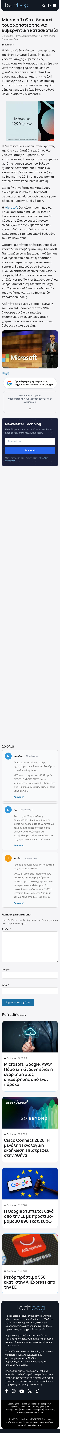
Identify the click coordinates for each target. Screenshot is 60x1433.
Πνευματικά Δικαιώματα (31, 1409)
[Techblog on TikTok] (37, 1390)
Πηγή (5, 373)
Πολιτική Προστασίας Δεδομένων (36, 1404)
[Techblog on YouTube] (21, 1390)
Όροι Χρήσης (13, 1404)
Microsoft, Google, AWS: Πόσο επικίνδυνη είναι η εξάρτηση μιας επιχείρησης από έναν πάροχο (28, 1074)
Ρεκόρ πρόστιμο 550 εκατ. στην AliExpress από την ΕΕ (29, 1282)
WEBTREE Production (42, 1419)
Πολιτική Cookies (18, 1406)
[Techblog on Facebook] (6, 1390)
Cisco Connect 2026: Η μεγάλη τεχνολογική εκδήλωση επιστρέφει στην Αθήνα (27, 1147)
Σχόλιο (6, 929)
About (28, 1419)
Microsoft (11, 207)
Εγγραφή (30, 450)
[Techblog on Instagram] (14, 1390)
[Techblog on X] (30, 1390)
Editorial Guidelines (34, 1412)
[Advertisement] (30, 606)
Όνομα (6, 969)
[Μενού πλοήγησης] (54, 5)
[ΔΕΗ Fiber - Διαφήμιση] (30, 121)
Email (5, 985)
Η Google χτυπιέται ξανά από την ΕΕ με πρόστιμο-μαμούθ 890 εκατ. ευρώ (29, 1216)
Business (9, 44)
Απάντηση (19, 797)
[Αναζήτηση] (43, 5)
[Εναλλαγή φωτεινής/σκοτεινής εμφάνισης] (49, 5)
